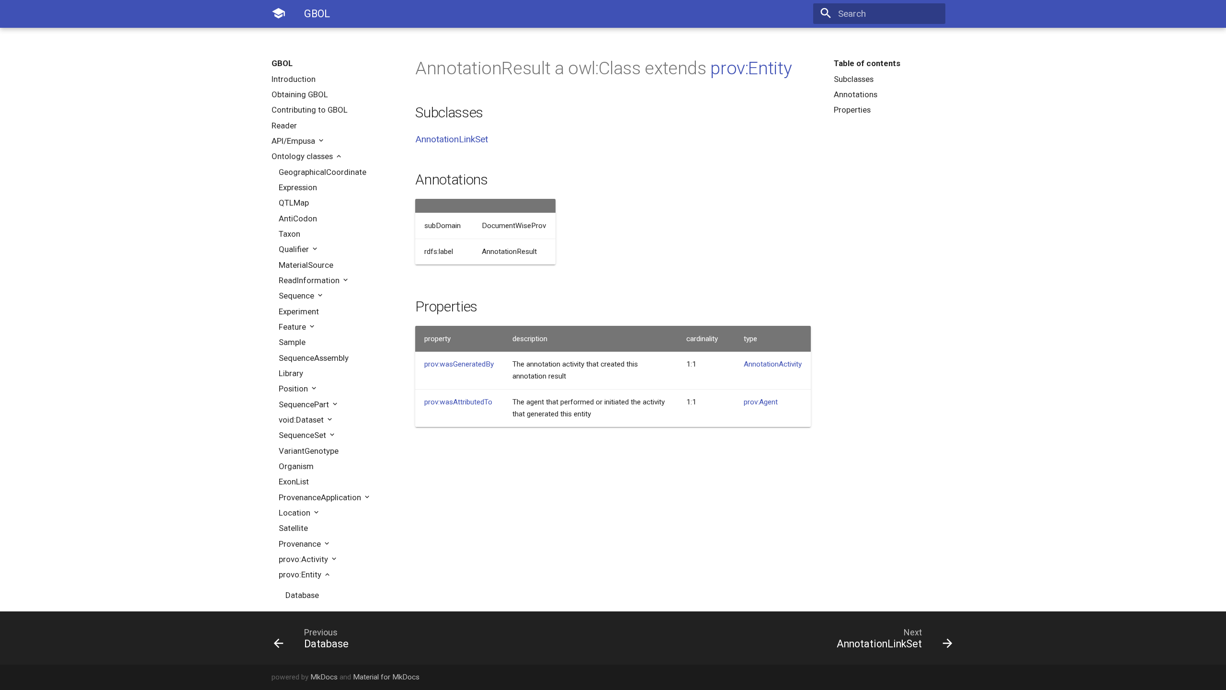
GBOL (282, 63)
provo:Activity (304, 559)
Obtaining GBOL (300, 94)
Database (302, 595)
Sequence (297, 295)
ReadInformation (310, 280)
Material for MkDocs (386, 677)
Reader (284, 125)
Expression (298, 187)
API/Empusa (294, 141)
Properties (852, 110)
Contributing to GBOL (310, 110)
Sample (292, 342)
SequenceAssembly (314, 358)
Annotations (855, 94)
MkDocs (324, 677)
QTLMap (294, 202)
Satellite (293, 528)
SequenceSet (303, 435)
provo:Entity (301, 574)
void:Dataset (302, 420)
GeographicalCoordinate (322, 172)
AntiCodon (298, 218)
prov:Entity (751, 68)
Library (291, 373)
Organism (296, 466)
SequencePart (305, 404)
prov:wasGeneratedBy (459, 364)
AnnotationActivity (773, 364)
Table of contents (867, 63)
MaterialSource (306, 265)
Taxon (289, 234)
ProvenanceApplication (321, 497)
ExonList (294, 481)
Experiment (299, 311)
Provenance (301, 544)
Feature (293, 327)
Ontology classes (303, 156)
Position (294, 388)
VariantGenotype (309, 451)
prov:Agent (761, 402)
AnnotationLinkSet (451, 139)
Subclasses (854, 79)
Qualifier (295, 249)
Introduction (294, 79)
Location (295, 513)
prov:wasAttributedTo (458, 402)
